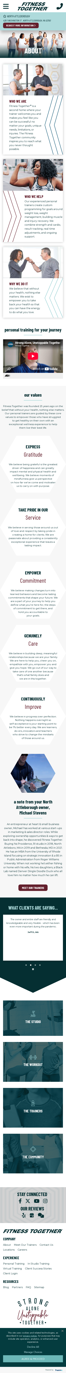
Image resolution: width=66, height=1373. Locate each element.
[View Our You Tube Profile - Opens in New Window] (36, 1201)
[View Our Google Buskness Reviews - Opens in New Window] (32, 1216)
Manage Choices (33, 1352)
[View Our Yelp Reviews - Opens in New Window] (23, 1215)
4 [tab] (39, 965)
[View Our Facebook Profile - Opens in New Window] (20, 1201)
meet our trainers (33, 888)
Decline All (33, 1346)
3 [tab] (35, 965)
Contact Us (46, 1244)
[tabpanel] (33, 927)
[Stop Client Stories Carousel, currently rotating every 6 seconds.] (33, 969)
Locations (9, 1249)
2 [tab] (30, 965)
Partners (17, 1287)
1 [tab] (26, 965)
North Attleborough (18, 16)
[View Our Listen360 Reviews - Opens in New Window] (41, 1215)
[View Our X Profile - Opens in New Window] (28, 1201)
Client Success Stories (38, 1268)
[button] (6, 6)
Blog (6, 1287)
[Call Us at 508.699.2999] (59, 6)
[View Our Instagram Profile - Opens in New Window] (45, 1201)
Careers (22, 1249)
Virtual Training (12, 1268)
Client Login (10, 1273)
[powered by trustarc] (58, 1370)
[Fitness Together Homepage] (33, 6)
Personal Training (14, 1263)
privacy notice (30, 1335)
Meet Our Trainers (25, 1244)
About (7, 1244)
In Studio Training (38, 1263)
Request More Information (20, 25)
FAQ (28, 1287)
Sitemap (39, 1287)
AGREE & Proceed (33, 1358)
